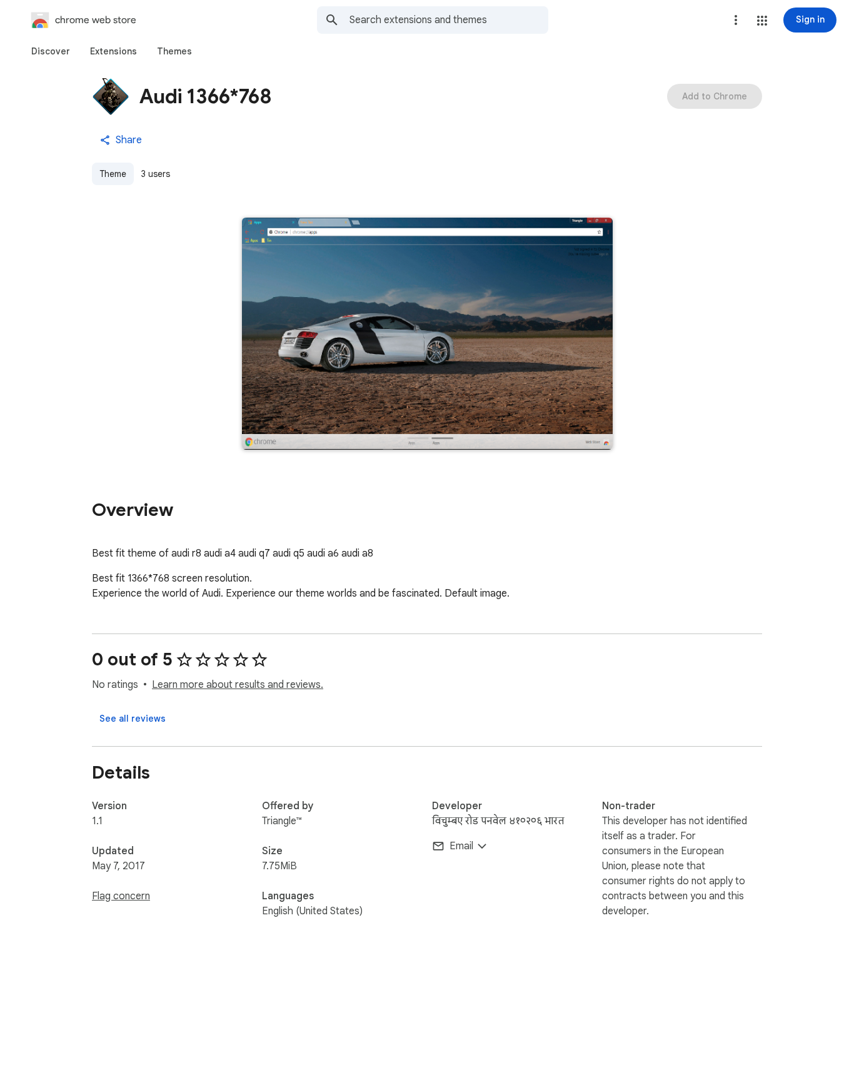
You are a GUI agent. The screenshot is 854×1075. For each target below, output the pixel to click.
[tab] (50, 51)
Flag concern (121, 896)
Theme (112, 173)
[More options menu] (735, 20)
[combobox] (448, 20)
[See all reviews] (132, 719)
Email (461, 846)
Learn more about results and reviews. (237, 685)
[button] (762, 20)
